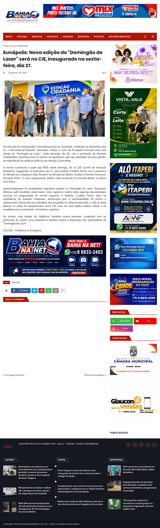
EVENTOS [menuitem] (37, 36)
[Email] (55, 290)
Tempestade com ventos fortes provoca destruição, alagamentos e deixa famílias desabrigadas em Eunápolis (81, 489)
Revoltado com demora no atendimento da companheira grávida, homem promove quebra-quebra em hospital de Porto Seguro (35, 472)
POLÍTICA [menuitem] (99, 36)
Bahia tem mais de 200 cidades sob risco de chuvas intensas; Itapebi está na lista (80, 503)
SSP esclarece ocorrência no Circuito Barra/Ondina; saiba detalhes (139, 469)
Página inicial (10, 45)
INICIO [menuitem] (8, 36)
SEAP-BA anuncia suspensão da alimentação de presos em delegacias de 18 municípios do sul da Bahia (35, 507)
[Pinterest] (41, 290)
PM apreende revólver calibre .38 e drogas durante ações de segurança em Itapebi (34, 490)
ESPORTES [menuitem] (83, 36)
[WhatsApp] (48, 290)
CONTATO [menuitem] (52, 36)
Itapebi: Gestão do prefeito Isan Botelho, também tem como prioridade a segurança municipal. (139, 486)
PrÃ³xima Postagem (94, 375)
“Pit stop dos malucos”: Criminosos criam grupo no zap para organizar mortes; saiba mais (138, 504)
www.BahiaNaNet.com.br (34, 524)
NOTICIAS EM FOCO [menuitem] (119, 36)
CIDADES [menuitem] (68, 36)
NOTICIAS (23, 45)
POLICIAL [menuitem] (22, 36)
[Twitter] (34, 290)
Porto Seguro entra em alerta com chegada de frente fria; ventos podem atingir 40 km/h (79, 473)
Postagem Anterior (15, 375)
